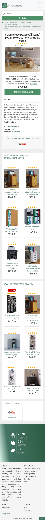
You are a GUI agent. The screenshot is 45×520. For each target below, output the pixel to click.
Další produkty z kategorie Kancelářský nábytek (16, 157)
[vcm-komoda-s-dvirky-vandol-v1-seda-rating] (12, 333)
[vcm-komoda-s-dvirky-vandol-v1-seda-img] (12, 342)
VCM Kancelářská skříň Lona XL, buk (11, 230)
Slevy (26, 482)
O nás (26, 507)
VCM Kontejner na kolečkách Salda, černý (12, 265)
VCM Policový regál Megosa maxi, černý (12, 317)
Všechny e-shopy (30, 476)
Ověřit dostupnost (24, 92)
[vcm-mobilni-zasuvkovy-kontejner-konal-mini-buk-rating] (12, 168)
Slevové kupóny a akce (32, 468)
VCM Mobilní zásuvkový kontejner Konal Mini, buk (12, 192)
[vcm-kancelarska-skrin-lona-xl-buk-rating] (12, 207)
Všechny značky (29, 474)
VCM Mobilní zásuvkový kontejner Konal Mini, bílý (32, 268)
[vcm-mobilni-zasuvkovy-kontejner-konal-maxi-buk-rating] (32, 168)
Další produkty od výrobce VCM (18, 284)
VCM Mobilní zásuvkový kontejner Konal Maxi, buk (32, 192)
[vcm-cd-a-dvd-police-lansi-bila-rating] (12, 367)
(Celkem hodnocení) (22, 46)
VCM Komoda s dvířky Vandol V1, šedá (12, 353)
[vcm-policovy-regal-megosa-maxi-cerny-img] (12, 304)
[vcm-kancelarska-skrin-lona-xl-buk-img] (12, 217)
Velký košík (16, 132)
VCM (12, 129)
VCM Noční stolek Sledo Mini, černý (32, 389)
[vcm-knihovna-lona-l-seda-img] (32, 216)
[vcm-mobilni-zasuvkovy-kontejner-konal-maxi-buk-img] (32, 178)
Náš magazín (6, 507)
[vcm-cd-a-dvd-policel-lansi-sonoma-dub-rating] (32, 333)
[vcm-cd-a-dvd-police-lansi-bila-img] (12, 377)
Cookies (27, 510)
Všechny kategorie (30, 471)
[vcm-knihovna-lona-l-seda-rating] (32, 207)
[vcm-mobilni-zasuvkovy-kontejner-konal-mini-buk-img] (12, 178)
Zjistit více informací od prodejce (23, 138)
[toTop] (42, 518)
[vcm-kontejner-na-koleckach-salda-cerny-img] (12, 253)
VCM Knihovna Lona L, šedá (32, 228)
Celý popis (33, 84)
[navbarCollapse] (40, 4)
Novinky (27, 479)
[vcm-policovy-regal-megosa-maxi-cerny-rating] (12, 293)
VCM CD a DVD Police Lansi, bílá (12, 387)
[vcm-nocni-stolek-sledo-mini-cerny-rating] (32, 367)
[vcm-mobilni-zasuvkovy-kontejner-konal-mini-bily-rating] (32, 244)
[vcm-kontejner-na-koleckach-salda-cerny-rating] (12, 244)
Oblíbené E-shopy (12, 404)
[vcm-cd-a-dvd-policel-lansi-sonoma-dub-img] (32, 342)
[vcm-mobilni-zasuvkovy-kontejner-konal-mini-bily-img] (32, 255)
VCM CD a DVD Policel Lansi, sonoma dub (32, 353)
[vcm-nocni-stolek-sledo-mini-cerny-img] (32, 377)
